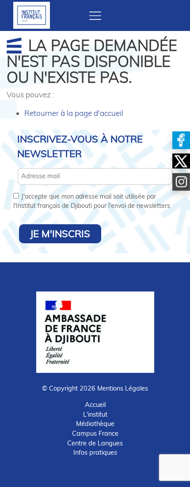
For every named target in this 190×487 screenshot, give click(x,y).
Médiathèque (95, 424)
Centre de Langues (95, 443)
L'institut (95, 414)
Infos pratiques (95, 452)
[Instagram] (181, 182)
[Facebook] (181, 140)
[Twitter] (181, 161)
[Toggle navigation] (95, 16)
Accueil (95, 405)
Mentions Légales (122, 388)
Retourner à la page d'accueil (73, 113)
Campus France (95, 433)
